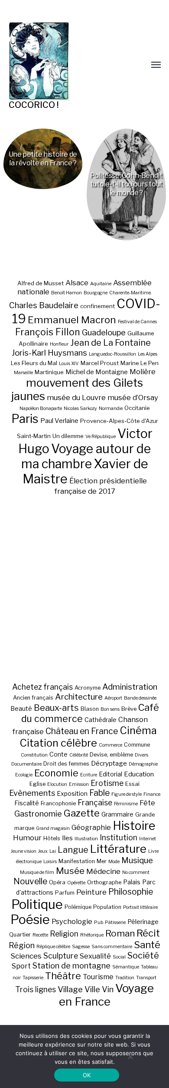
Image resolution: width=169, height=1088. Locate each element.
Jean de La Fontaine (110, 342)
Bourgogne (95, 293)
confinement (97, 306)
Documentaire (26, 764)
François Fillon (47, 331)
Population (107, 907)
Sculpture (60, 955)
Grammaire (117, 814)
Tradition (124, 978)
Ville (92, 989)
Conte (58, 754)
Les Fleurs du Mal (34, 363)
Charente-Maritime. (130, 293)
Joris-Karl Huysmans (49, 353)
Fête (147, 802)
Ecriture (88, 775)
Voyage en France (106, 994)
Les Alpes (147, 354)
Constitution (34, 755)
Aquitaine (100, 284)
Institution (118, 837)
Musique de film (37, 872)
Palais (131, 882)
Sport (21, 966)
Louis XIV (69, 363)
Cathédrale (100, 719)
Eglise (37, 784)
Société (143, 955)
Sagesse (81, 946)
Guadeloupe (104, 332)
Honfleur (59, 344)
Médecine (103, 871)
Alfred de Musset (40, 283)
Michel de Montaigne (96, 372)
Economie (56, 773)
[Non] (130, 1056)
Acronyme (88, 687)
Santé (147, 944)
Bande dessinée (140, 698)
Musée (70, 870)
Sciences (26, 956)
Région (22, 945)
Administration (129, 687)
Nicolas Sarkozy (80, 408)
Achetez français (42, 686)
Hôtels (51, 838)
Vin (108, 989)
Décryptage (109, 763)
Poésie (30, 919)
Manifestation (76, 861)
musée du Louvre (76, 397)
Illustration (86, 839)
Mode (114, 861)
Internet (147, 839)
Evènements (32, 793)
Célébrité (78, 755)
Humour (27, 837)
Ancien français (33, 697)
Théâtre (63, 975)
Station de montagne (71, 965)
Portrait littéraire (140, 907)
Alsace (76, 282)
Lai (52, 851)
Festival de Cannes (137, 322)
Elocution (57, 784)
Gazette (82, 813)
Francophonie (58, 803)
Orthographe (104, 882)
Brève (128, 709)
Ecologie (23, 775)
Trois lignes (35, 989)
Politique (37, 904)
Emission (79, 784)
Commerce (110, 745)
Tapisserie (33, 978)
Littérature (118, 848)
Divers (141, 755)
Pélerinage (143, 921)
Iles (67, 838)
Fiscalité (26, 803)
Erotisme (107, 783)
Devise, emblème (111, 754)
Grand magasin (53, 828)
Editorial (110, 774)
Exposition (72, 793)
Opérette (76, 883)
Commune (137, 744)
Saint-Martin (34, 435)
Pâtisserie (115, 922)
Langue (73, 850)
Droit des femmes (66, 763)
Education (139, 774)
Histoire (134, 826)
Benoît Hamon (66, 293)
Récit (148, 933)
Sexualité (95, 956)
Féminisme (126, 804)
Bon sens (110, 709)
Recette (40, 935)
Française (95, 802)
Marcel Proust (100, 363)
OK (87, 1075)
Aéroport (113, 698)
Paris (25, 419)
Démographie (143, 764)
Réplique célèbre (53, 946)
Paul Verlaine (59, 421)
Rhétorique (92, 935)
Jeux (43, 851)
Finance (151, 794)
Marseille (23, 372)
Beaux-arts (56, 708)
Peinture (91, 892)
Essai (132, 784)
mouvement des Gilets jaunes (77, 389)
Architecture (79, 697)
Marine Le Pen (139, 363)
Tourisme (98, 976)
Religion (64, 933)
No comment (136, 872)
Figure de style (126, 794)
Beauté (21, 708)
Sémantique (125, 967)
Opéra (57, 882)
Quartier (20, 934)
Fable (99, 793)
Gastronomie (38, 813)
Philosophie (130, 891)
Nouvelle (30, 881)
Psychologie (72, 921)
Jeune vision (23, 851)
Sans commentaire (111, 946)
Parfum (65, 892)
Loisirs (50, 861)
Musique (137, 860)
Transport (146, 978)
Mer (102, 861)
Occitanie (137, 407)
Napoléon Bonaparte (41, 408)
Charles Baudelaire (43, 305)
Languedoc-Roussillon (112, 354)
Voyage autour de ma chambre (86, 456)
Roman (120, 933)
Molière (143, 371)
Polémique (78, 907)
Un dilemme (68, 435)
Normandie (111, 408)
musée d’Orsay (132, 397)
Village (70, 989)
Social (119, 957)
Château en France (82, 731)
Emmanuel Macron (72, 320)
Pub (98, 922)
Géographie (91, 827)
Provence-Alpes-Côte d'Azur (119, 420)
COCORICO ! (33, 105)
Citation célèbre (58, 743)
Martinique (49, 372)
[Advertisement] (84, 589)
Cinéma (138, 730)
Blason (90, 709)
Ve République (100, 436)
